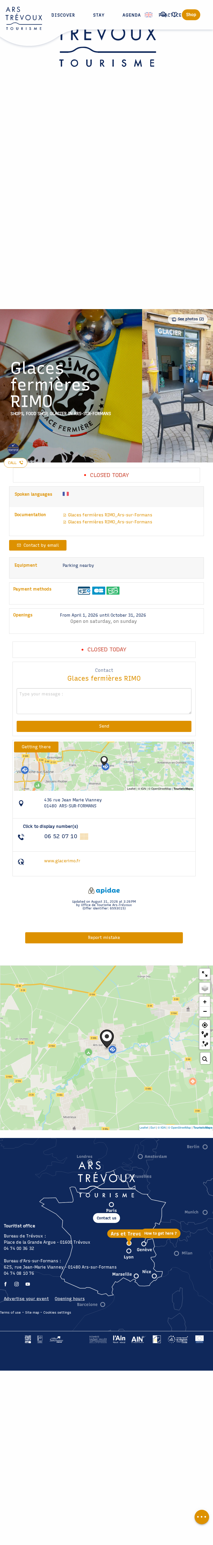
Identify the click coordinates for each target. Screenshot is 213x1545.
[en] (149, 15)
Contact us (106, 1218)
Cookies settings (57, 1312)
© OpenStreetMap (179, 1127)
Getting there (36, 746)
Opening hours (70, 1298)
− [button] (205, 1011)
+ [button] (205, 1002)
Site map (32, 1312)
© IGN (162, 1127)
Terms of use (10, 1312)
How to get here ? (160, 1233)
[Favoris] (175, 15)
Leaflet (143, 1127)
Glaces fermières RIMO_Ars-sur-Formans (109, 514)
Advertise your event (26, 1298)
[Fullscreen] (204, 974)
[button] (163, 15)
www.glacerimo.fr (62, 860)
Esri (152, 1127)
